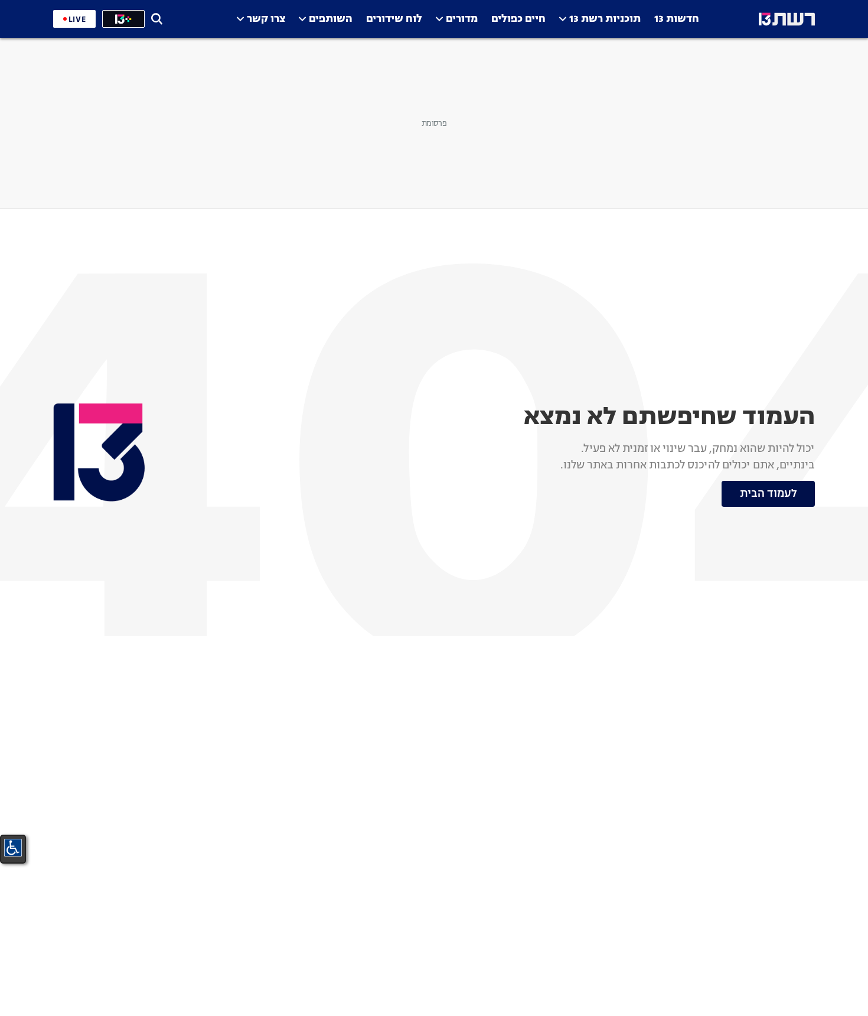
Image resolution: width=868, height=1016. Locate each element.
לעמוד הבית (768, 494)
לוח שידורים (394, 19)
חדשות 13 (676, 19)
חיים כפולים (518, 19)
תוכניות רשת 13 (605, 19)
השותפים (331, 19)
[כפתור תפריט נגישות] (13, 848)
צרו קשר (266, 19)
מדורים (462, 19)
